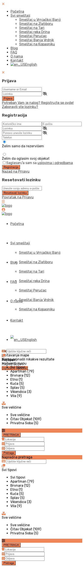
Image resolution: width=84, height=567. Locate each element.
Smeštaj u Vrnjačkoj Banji (40, 20)
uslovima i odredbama (55, 163)
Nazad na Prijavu (16, 171)
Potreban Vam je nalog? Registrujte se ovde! (38, 103)
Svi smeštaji (20, 16)
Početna (17, 11)
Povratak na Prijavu (18, 197)
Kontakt (17, 60)
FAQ (14, 52)
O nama (17, 56)
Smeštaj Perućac (33, 36)
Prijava (8, 98)
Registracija (11, 167)
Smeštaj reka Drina (34, 32)
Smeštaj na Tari (31, 28)
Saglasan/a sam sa (39, 163)
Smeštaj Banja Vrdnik (36, 40)
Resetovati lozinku (15, 193)
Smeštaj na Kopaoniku (37, 44)
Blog (14, 48)
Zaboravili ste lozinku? (20, 107)
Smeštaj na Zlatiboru (36, 24)
